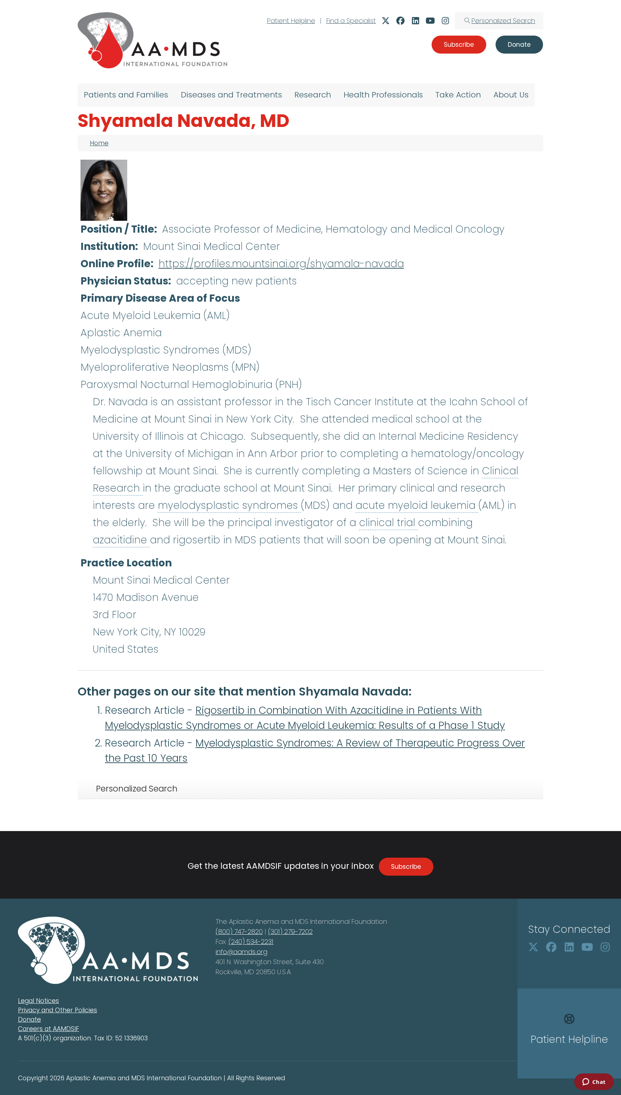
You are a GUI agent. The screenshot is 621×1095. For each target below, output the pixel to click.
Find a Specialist (351, 20)
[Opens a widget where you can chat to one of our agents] (594, 1082)
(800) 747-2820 (239, 931)
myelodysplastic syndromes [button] (229, 505)
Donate (29, 1019)
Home (99, 143)
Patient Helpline (291, 20)
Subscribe (406, 866)
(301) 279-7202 (290, 931)
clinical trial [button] (388, 523)
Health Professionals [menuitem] (383, 94)
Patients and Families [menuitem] (126, 94)
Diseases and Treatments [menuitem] (231, 94)
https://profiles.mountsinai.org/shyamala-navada (281, 264)
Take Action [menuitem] (458, 94)
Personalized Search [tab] (137, 788)
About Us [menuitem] (511, 94)
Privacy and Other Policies (57, 1010)
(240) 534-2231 (251, 941)
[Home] (152, 40)
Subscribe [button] (459, 44)
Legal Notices (38, 1000)
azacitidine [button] (121, 540)
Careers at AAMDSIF (48, 1029)
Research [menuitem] (312, 94)
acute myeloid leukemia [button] (416, 505)
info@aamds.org (241, 951)
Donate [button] (519, 44)
